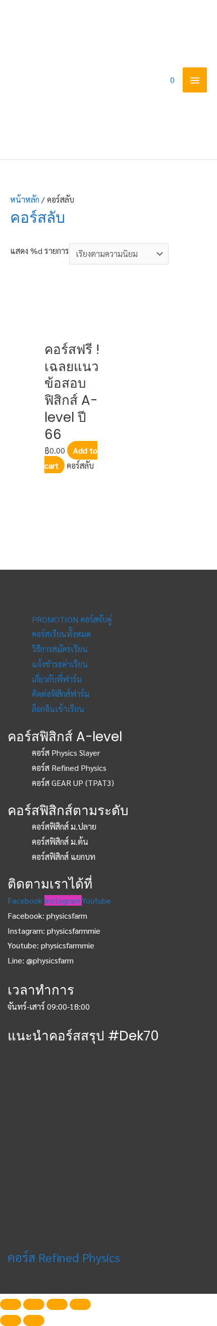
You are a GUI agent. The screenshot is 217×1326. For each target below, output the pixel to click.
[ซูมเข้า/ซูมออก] (80, 1304)
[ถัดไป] (33, 1320)
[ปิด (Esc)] (10, 1304)
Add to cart (70, 458)
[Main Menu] (195, 80)
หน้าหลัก (24, 199)
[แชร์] (33, 1304)
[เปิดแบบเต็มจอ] (57, 1304)
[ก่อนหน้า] (10, 1320)
